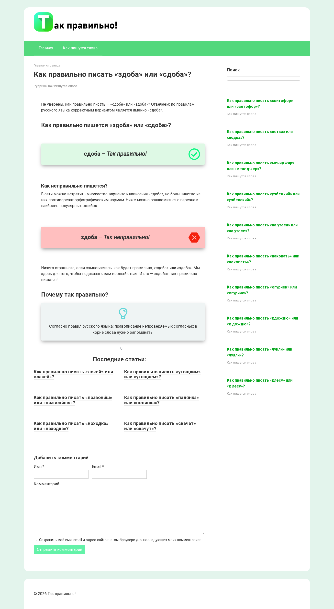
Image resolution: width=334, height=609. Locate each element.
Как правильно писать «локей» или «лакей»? (73, 374)
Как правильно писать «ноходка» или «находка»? (71, 426)
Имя (39, 466)
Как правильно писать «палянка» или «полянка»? (161, 400)
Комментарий (46, 484)
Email (98, 466)
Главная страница (47, 65)
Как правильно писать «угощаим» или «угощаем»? (162, 374)
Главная (46, 48)
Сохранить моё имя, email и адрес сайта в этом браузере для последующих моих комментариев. (120, 540)
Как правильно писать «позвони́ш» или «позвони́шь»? (73, 400)
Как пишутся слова (80, 48)
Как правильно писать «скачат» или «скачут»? (160, 426)
